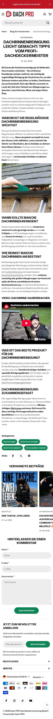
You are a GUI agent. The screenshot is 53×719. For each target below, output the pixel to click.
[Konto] (44, 14)
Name (5, 549)
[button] (3, 4)
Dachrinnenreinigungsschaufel (16, 382)
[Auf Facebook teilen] (13, 456)
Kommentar (8, 576)
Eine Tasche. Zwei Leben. (16, 515)
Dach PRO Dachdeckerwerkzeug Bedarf (29, 711)
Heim (4, 31)
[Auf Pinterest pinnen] (29, 456)
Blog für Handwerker (20, 31)
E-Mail (5, 563)
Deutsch (37, 677)
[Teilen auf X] (21, 456)
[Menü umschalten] (3, 14)
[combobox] (26, 23)
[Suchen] (47, 22)
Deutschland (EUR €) (17, 676)
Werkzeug (16, 408)
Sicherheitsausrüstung (12, 275)
